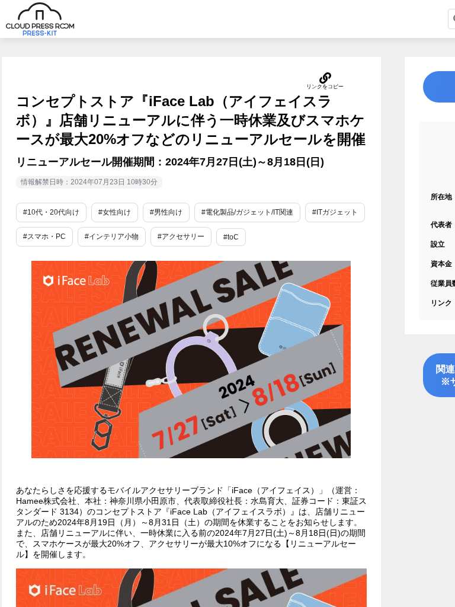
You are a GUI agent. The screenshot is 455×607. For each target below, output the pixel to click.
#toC (231, 237)
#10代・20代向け (51, 212)
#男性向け (166, 212)
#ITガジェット (335, 212)
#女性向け (114, 212)
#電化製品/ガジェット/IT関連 (247, 212)
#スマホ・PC (44, 236)
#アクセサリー (181, 236)
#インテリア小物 (112, 236)
